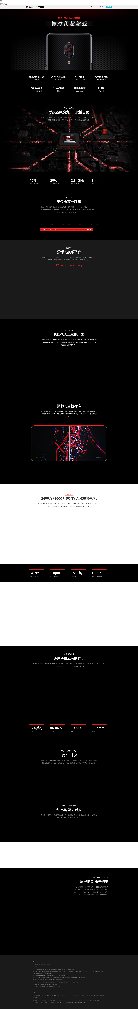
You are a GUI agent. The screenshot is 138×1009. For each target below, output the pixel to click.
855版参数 (101, 6)
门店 (114, 503)
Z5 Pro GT (81, 6)
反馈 (114, 506)
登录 (1, 1)
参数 (96, 6)
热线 (114, 498)
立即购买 (109, 6)
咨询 (114, 501)
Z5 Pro (86, 6)
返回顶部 (114, 508)
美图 (91, 6)
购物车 (1, 0)
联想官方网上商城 (3, 4)
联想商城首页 (2, 3)
